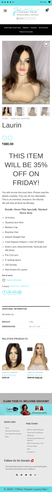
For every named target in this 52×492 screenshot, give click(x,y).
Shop (7, 428)
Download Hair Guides (13, 434)
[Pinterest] (10, 2)
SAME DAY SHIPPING (20, 119)
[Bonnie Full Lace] (38, 356)
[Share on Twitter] (9, 292)
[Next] (45, 72)
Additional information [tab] (14, 309)
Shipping (30, 435)
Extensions (34, 27)
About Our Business (12, 431)
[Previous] (6, 72)
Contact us (31, 452)
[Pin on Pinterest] (19, 292)
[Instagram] (13, 2)
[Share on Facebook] (4, 292)
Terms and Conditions (35, 432)
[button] (5, 10)
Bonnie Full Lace (34, 375)
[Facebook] (2, 2)
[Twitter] (5, 2)
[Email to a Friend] (14, 292)
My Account (43, 2)
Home (5, 119)
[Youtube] (8, 2)
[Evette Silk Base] (13, 356)
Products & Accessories (26, 32)
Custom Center (16, 27)
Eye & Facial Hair (43, 27)
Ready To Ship (8, 27)
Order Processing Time (35, 443)
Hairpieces (26, 27)
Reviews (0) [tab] (8, 315)
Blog (7, 436)
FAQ (28, 449)
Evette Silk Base (9, 375)
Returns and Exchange (35, 429)
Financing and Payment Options (35, 439)
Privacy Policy (32, 446)
